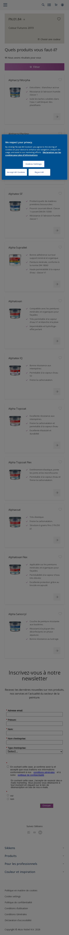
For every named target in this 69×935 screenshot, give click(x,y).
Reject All (39, 172)
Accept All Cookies (16, 172)
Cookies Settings (34, 164)
